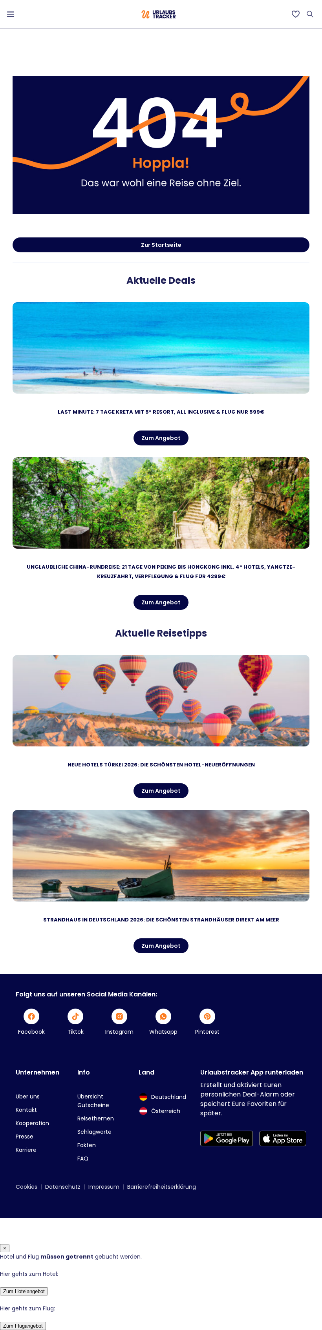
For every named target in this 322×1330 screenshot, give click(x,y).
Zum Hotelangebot (24, 1291)
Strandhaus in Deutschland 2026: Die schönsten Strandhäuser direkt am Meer (161, 919)
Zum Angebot (161, 438)
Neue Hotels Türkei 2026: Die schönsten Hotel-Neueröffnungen (161, 764)
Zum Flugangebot (23, 1326)
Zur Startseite (161, 245)
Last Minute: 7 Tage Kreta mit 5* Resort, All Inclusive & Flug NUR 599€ (161, 412)
